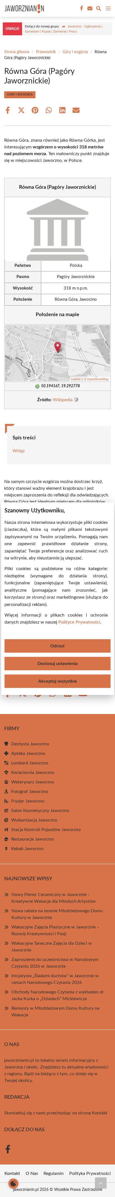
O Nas (32, 1173)
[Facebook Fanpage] (81, 8)
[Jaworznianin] (23, 8)
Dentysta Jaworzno (30, 744)
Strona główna (16, 52)
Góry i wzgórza (75, 52)
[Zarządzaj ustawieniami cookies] (13, 1184)
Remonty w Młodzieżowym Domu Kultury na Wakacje (55, 1011)
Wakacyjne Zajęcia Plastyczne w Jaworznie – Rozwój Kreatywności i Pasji (55, 930)
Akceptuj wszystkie (57, 681)
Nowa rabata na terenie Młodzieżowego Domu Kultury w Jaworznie (57, 914)
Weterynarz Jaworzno (32, 782)
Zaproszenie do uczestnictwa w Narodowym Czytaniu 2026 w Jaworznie (55, 963)
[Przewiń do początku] (101, 1183)
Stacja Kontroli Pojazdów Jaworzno (46, 829)
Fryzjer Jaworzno (27, 801)
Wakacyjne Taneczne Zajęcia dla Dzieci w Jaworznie (51, 946)
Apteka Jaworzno (28, 753)
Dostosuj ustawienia (57, 663)
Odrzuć (57, 646)
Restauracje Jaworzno (32, 839)
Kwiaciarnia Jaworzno (32, 772)
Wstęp (19, 451)
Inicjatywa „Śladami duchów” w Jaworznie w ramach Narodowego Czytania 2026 (55, 979)
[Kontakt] (89, 8)
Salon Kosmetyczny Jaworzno (40, 810)
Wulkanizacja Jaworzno (34, 820)
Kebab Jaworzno (27, 848)
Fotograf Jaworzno (29, 791)
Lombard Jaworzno (29, 763)
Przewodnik (46, 52)
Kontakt (99, 1113)
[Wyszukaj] (99, 9)
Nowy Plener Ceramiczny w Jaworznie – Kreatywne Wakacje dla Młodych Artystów (53, 898)
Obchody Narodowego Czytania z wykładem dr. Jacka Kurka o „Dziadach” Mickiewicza (58, 995)
